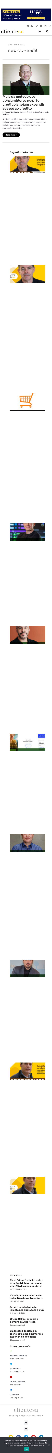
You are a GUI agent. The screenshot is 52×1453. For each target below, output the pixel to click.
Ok (26, 1449)
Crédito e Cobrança (26, 112)
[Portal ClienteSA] (11, 1377)
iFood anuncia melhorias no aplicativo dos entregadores (26, 1296)
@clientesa (15, 1368)
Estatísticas (39, 112)
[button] (40, 31)
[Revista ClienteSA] (11, 1351)
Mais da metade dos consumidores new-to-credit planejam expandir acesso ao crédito (24, 102)
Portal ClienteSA (17, 1381)
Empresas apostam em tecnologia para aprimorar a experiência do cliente (26, 1334)
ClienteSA (14, 1395)
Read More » (11, 134)
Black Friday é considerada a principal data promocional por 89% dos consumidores (26, 1283)
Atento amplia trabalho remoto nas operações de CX (27, 1308)
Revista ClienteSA (18, 1355)
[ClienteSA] (11, 1390)
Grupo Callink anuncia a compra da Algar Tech (24, 1320)
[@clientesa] (11, 1364)
